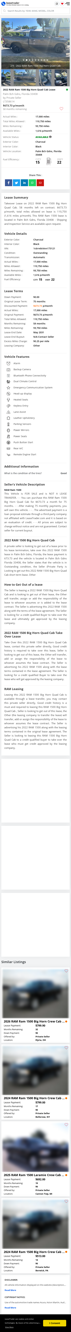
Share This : (35, 189)
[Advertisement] (35, 808)
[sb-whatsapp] (32, 197)
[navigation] (23, 74)
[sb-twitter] (16, 197)
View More (9, 1327)
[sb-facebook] (8, 197)
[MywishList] (62, 3)
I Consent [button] (54, 1323)
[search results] (56, 3)
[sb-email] (40, 197)
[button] (67, 3)
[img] (35, 51)
